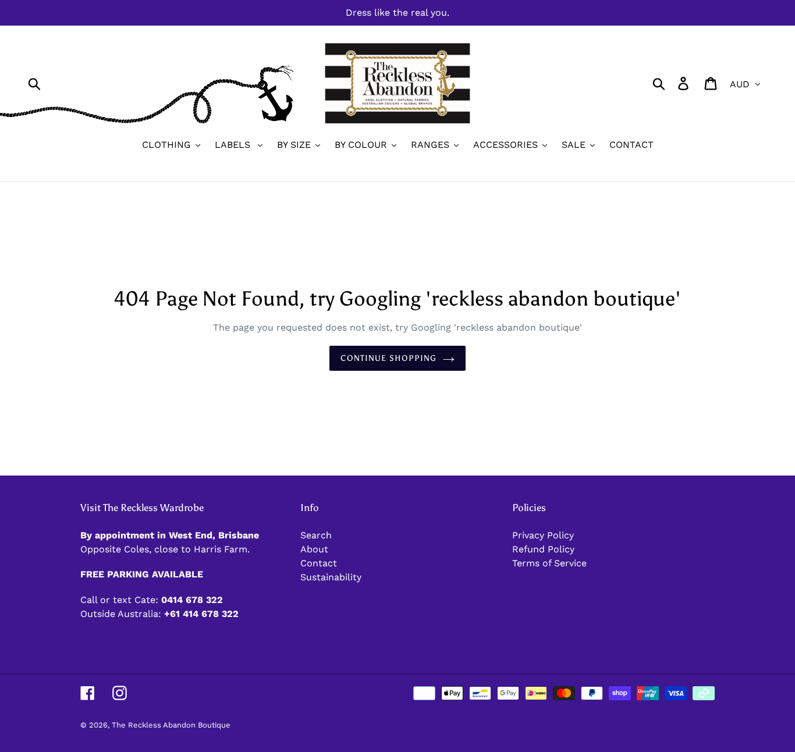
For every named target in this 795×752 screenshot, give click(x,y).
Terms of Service (549, 563)
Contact (318, 563)
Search (316, 535)
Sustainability (330, 577)
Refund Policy (543, 549)
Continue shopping (388, 358)
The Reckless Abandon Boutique (171, 725)
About (314, 549)
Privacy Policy (543, 535)
